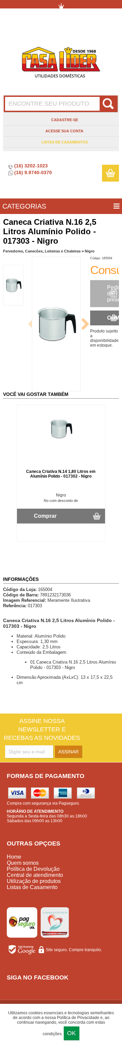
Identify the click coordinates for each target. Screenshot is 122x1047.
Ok (71, 1033)
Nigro (90, 251)
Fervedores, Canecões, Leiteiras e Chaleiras (42, 251)
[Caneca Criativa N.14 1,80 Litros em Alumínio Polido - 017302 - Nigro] (61, 440)
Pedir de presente (113, 293)
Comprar (45, 516)
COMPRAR (113, 318)
